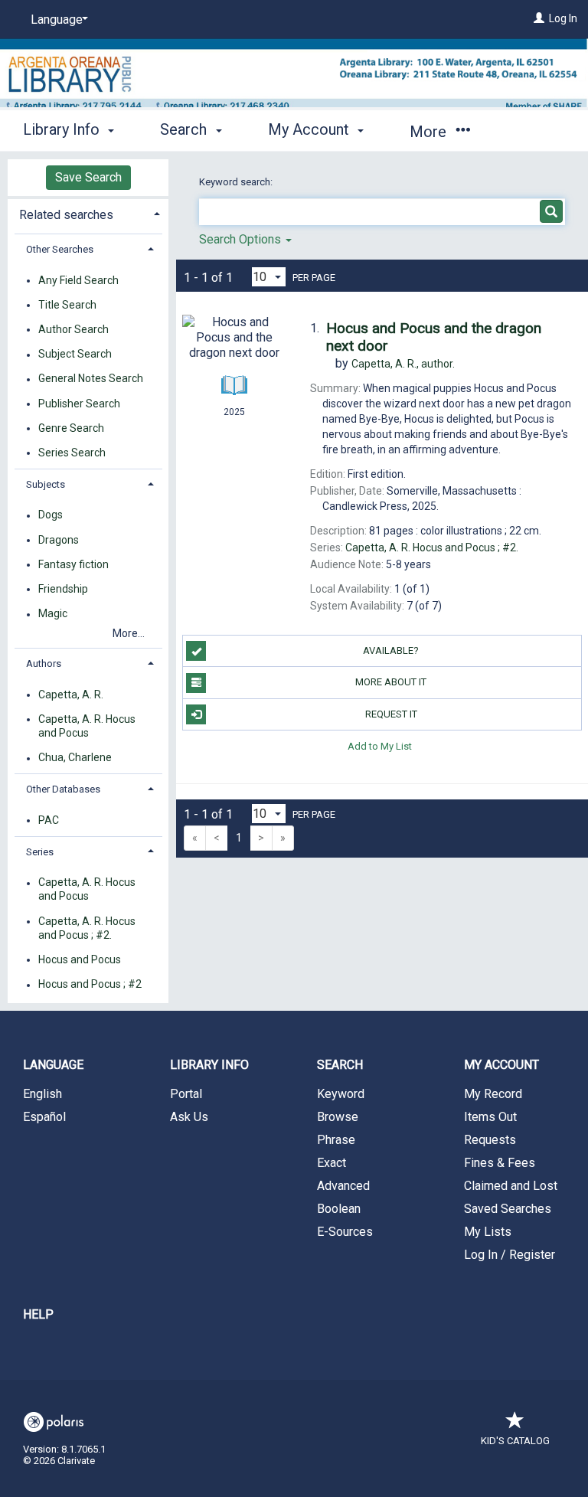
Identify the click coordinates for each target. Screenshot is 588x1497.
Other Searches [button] (59, 249)
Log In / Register (509, 1254)
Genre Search (71, 428)
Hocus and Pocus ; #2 (90, 985)
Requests (490, 1140)
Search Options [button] (241, 239)
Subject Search (75, 354)
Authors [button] (43, 663)
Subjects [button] (45, 484)
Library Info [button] (63, 129)
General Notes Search (90, 379)
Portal (186, 1094)
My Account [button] (310, 129)
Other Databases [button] (63, 789)
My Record (493, 1094)
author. (403, 364)
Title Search (67, 305)
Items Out (490, 1117)
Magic (52, 614)
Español (44, 1117)
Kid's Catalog (515, 1440)
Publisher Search (79, 403)
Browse (337, 1117)
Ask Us (189, 1117)
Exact (331, 1162)
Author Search (73, 329)
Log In (563, 18)
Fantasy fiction (73, 564)
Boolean (339, 1208)
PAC (48, 820)
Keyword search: (237, 182)
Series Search (72, 452)
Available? (391, 650)
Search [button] (185, 129)
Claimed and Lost (510, 1185)
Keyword (340, 1094)
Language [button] (53, 1064)
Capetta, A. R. (70, 694)
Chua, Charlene (75, 758)
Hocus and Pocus (79, 959)
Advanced (343, 1185)
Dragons (58, 540)
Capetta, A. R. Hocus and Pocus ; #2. (87, 928)
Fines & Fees (499, 1162)
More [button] (430, 132)
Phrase (336, 1140)
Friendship (63, 589)
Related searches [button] (66, 215)
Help (38, 1314)
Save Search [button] (88, 177)
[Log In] (539, 18)
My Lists (487, 1231)
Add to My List (380, 746)
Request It (391, 714)
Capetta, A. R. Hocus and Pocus (87, 726)
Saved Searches (507, 1208)
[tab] (88, 213)
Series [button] (40, 852)
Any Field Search (78, 280)
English (42, 1094)
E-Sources (345, 1231)
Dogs (50, 515)
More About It (390, 682)
